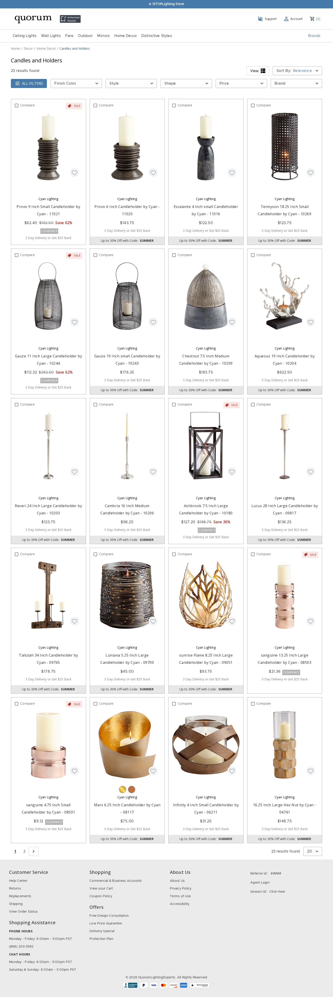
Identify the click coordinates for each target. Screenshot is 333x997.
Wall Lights (51, 36)
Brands (314, 36)
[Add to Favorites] (74, 172)
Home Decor (125, 36)
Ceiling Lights (24, 36)
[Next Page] (33, 851)
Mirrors (103, 36)
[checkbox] (16, 105)
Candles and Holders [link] (75, 48)
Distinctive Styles (156, 36)
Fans (69, 36)
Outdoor (85, 36)
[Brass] (122, 789)
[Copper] (131, 789)
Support (271, 19)
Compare (27, 105)
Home (15, 48)
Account (296, 19)
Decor (28, 48)
